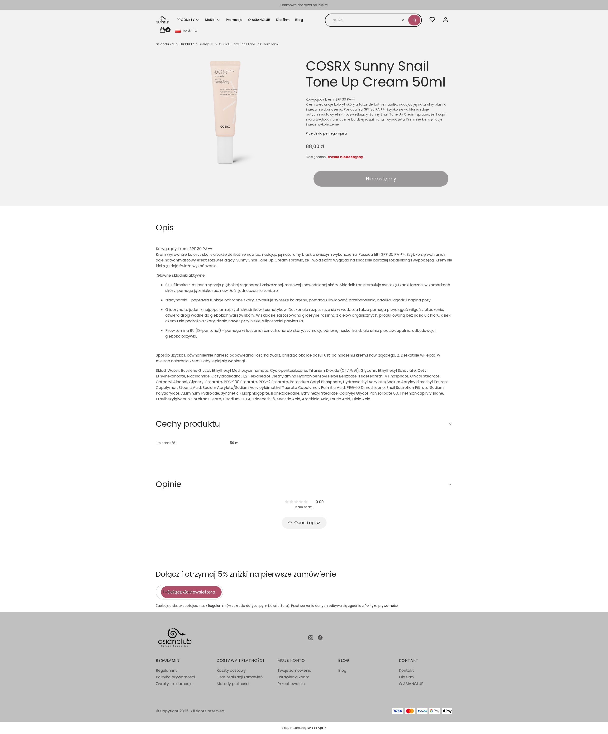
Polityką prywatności (382, 605)
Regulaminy (166, 670)
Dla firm (406, 677)
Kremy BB (206, 44)
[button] (414, 20)
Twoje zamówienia (294, 670)
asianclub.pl (165, 44)
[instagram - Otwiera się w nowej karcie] (311, 638)
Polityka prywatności (175, 677)
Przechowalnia (291, 683)
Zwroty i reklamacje (174, 683)
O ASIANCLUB (411, 683)
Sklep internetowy (302, 728)
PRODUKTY (187, 44)
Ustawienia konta (293, 677)
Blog (342, 670)
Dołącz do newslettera (191, 592)
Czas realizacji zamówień (240, 677)
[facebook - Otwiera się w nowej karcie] (320, 638)
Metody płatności (233, 683)
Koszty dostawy (231, 670)
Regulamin (217, 605)
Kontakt (406, 670)
